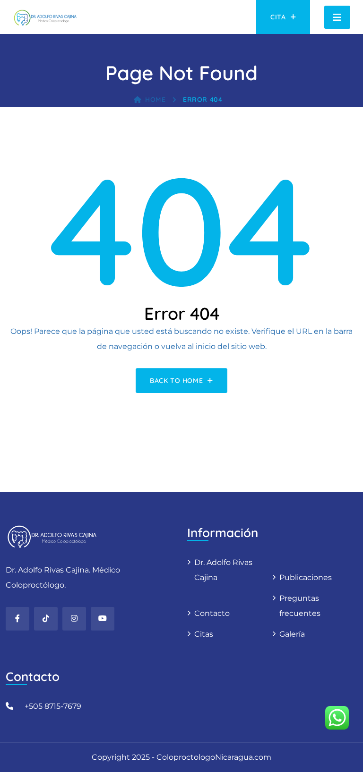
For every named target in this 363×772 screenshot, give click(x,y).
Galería (292, 634)
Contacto (212, 613)
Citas (203, 634)
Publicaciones (305, 577)
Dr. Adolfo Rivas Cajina (223, 570)
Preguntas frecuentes (299, 606)
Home (155, 99)
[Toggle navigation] (337, 17)
